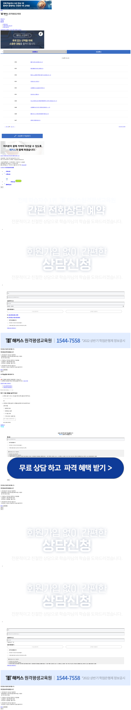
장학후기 (35, 51)
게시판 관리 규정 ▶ (122, 126)
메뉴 (2, 10)
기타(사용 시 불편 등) (10, 416)
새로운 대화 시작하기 (6, 383)
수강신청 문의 (35, 311)
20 (8, 126)
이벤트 (2, 20)
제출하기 (3, 425)
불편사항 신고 (16, 155)
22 (11, 126)
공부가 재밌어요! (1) (35, 120)
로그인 (2, 155)
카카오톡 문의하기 (7, 386)
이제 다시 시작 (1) (35, 81)
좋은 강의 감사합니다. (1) (37, 62)
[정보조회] (23, 165)
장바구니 (3, 18)
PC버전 (10, 155)
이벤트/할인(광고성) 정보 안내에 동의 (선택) (17, 325)
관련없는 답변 (8, 411)
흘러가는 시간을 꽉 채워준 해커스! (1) (40, 113)
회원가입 (5, 24)
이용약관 (3, 167)
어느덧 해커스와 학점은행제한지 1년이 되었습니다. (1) (44, 100)
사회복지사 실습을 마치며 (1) (38, 87)
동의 (2, 369)
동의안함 (5, 369)
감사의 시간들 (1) (35, 94)
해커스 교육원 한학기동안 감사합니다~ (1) (41, 75)
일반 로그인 (6, 27)
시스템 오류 (8, 413)
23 (13, 126)
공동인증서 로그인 (7, 25)
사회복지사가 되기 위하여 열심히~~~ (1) (40, 107)
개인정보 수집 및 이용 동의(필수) (15, 322)
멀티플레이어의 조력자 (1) (37, 68)
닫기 (2, 187)
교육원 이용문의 (94, 311)
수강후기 (98, 51)
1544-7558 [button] (25, 380)
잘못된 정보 (8, 408)
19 (6, 126)
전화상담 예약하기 (11, 328)
